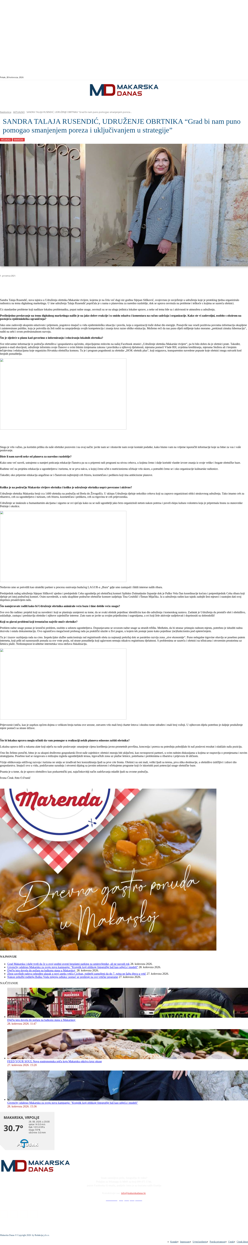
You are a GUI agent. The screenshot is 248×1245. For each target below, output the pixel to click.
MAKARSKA (18, 139)
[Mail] (238, 77)
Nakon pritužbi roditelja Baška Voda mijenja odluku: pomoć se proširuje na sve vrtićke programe (62, 976)
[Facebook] (229, 77)
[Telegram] (84, 285)
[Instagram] (233, 77)
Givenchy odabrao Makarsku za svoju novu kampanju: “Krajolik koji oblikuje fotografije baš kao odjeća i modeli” (72, 967)
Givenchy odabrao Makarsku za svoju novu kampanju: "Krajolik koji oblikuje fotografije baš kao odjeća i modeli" (72, 1102)
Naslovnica (5, 112)
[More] (97, 285)
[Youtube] (242, 77)
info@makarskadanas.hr (133, 1193)
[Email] (71, 285)
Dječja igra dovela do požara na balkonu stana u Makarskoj (41, 970)
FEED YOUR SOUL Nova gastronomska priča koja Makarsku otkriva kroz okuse (54, 1061)
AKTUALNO (19, 112)
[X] (45, 285)
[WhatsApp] (58, 285)
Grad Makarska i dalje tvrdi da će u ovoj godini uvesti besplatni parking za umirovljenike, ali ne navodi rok (68, 963)
